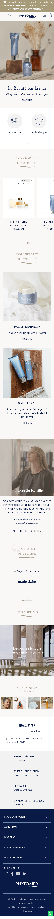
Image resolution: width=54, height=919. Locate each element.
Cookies (41, 907)
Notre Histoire (20, 531)
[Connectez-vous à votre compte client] (44, 15)
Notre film (36, 531)
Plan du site (27, 911)
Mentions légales (26, 903)
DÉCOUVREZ (27, 339)
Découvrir (27, 101)
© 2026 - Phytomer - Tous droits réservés (27, 899)
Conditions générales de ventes (22, 907)
